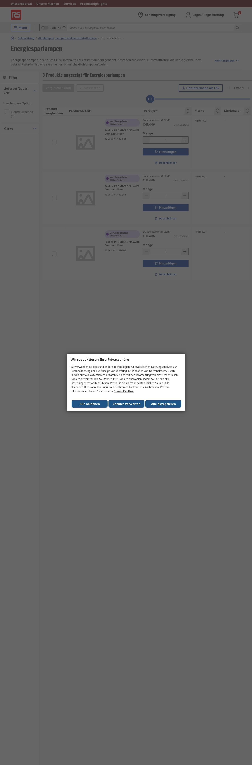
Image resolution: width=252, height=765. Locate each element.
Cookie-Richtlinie (124, 391)
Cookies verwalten (126, 404)
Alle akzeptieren (163, 404)
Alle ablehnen (90, 404)
